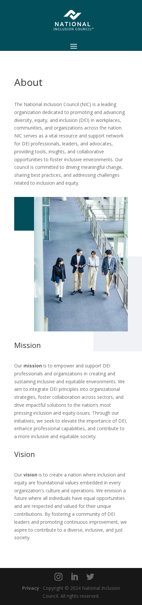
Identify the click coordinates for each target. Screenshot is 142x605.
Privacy (30, 588)
